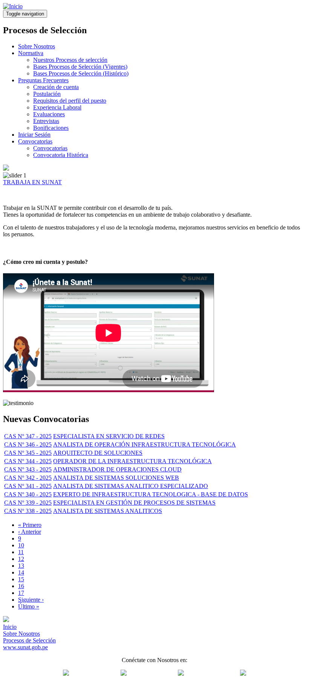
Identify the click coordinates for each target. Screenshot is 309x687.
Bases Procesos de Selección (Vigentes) (80, 66)
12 (21, 559)
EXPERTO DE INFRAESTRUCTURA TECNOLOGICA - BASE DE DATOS (150, 494)
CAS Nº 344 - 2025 (28, 461)
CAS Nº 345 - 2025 (28, 453)
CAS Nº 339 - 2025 (28, 502)
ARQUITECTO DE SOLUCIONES (97, 453)
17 (21, 593)
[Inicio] (13, 6)
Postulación (47, 94)
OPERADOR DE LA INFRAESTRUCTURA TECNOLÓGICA (132, 461)
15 (21, 579)
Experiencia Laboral (57, 107)
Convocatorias (35, 141)
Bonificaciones (51, 128)
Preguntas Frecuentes (43, 80)
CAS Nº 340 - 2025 (28, 494)
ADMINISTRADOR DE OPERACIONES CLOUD (117, 469)
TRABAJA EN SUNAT (32, 182)
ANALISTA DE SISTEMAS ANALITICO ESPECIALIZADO (130, 486)
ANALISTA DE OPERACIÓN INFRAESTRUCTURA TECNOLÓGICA (144, 444)
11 (21, 552)
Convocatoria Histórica (60, 155)
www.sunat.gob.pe (25, 647)
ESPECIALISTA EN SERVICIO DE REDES (109, 436)
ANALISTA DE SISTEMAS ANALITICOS (107, 511)
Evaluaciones (49, 114)
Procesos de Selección (29, 640)
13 (21, 565)
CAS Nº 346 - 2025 (28, 444)
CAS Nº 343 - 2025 (28, 469)
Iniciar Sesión (34, 134)
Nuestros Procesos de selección (70, 60)
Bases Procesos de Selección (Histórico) (80, 73)
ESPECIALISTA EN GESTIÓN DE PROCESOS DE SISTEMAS (134, 502)
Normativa (30, 53)
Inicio (10, 627)
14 (21, 572)
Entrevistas (46, 121)
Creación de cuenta (56, 87)
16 (21, 586)
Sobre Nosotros (36, 46)
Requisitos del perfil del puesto (69, 100)
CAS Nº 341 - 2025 (28, 486)
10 (21, 545)
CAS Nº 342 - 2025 (28, 477)
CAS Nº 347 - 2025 (28, 436)
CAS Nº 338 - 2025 (28, 511)
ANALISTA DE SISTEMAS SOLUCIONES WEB (116, 477)
